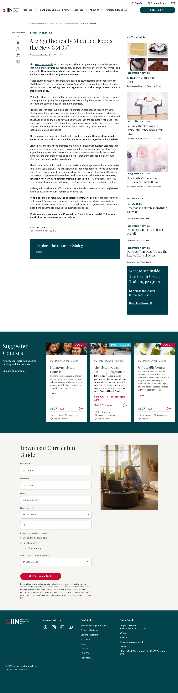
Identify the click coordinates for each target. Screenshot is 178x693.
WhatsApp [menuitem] (124, 637)
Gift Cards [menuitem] (85, 639)
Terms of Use (11, 669)
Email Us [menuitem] (123, 633)
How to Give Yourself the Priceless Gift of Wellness (142, 180)
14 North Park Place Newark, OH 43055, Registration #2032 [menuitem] (144, 652)
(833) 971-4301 (130, 626)
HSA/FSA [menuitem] (85, 653)
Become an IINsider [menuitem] (89, 635)
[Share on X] (18, 49)
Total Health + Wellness (54, 23)
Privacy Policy (24, 669)
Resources (77, 10)
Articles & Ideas (114, 10)
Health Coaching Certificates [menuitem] (94, 626)
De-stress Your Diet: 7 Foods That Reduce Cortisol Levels (147, 253)
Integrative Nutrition (73, 23)
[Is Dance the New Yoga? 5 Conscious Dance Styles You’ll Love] (147, 106)
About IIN (95, 10)
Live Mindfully (134, 204)
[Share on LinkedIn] (18, 55)
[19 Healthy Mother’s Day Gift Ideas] (147, 57)
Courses (27, 10)
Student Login (158, 3)
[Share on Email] (18, 37)
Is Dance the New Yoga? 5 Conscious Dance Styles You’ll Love (145, 130)
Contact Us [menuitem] (125, 647)
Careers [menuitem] (84, 648)
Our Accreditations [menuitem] (89, 630)
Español (139, 3)
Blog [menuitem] (83, 644)
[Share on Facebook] (18, 43)
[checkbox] (56, 543)
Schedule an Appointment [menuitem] (131, 642)
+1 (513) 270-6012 (140, 628)
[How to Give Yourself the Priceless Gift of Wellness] (147, 158)
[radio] (56, 538)
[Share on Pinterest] (18, 61)
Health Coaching (47, 10)
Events (66, 10)
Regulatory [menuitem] (86, 658)
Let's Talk (155, 10)
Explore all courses (13, 371)
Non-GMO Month (44, 64)
